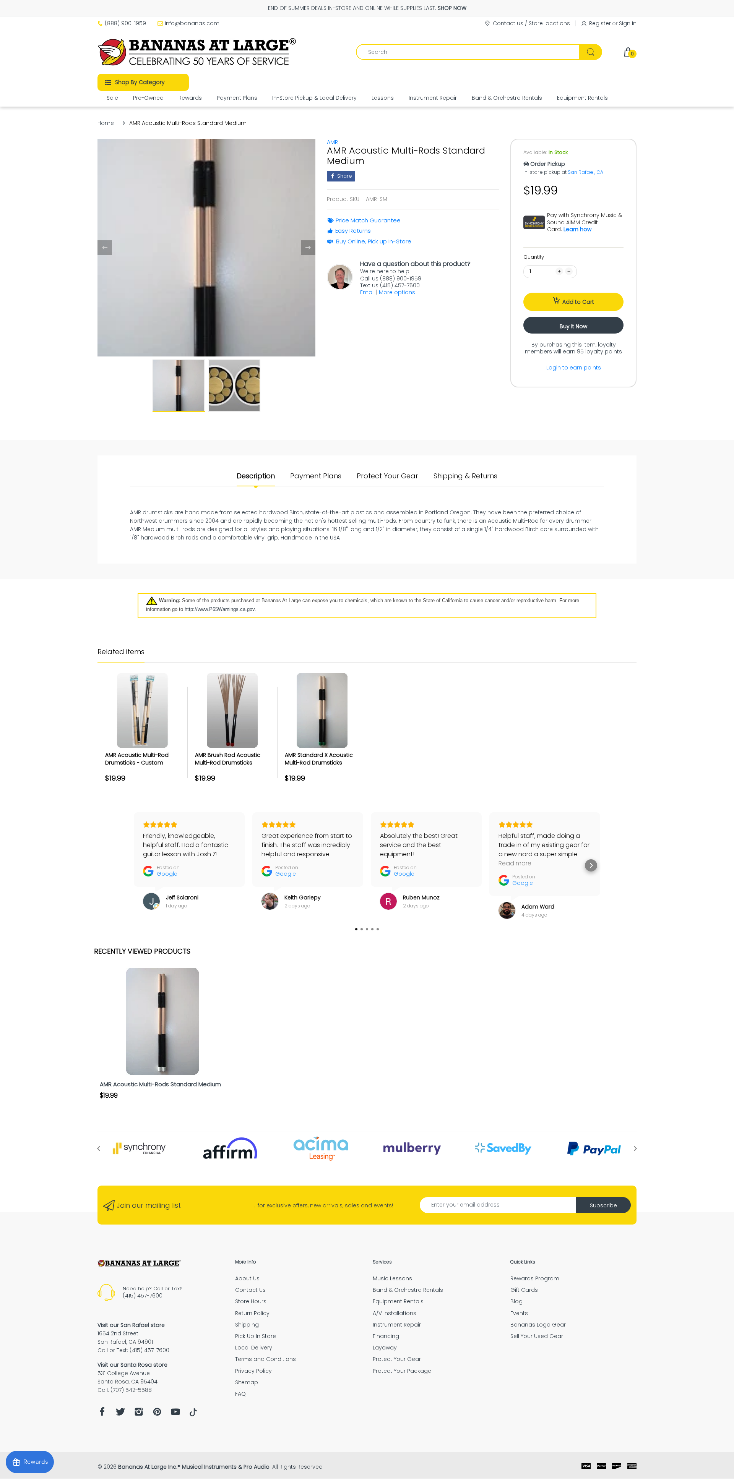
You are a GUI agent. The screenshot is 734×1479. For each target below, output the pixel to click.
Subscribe (603, 1205)
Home (105, 123)
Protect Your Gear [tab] (387, 476)
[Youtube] (175, 1414)
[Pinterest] (157, 1414)
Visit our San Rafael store (131, 1325)
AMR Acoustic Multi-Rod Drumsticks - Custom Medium (137, 762)
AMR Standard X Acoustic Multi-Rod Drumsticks (319, 758)
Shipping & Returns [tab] (465, 476)
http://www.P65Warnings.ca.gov (220, 609)
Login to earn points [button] (573, 367)
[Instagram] (138, 1414)
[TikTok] (193, 1414)
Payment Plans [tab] (315, 476)
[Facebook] (102, 1414)
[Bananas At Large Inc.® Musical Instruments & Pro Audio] (197, 52)
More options (397, 292)
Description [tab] (256, 476)
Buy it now (573, 326)
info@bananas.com (192, 23)
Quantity (533, 257)
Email (367, 292)
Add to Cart (578, 302)
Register (600, 23)
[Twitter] (120, 1414)
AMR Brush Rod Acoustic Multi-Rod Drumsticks (227, 758)
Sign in (628, 23)
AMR (332, 142)
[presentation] (98, 1148)
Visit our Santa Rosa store (132, 1365)
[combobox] (479, 52)
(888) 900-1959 (125, 23)
